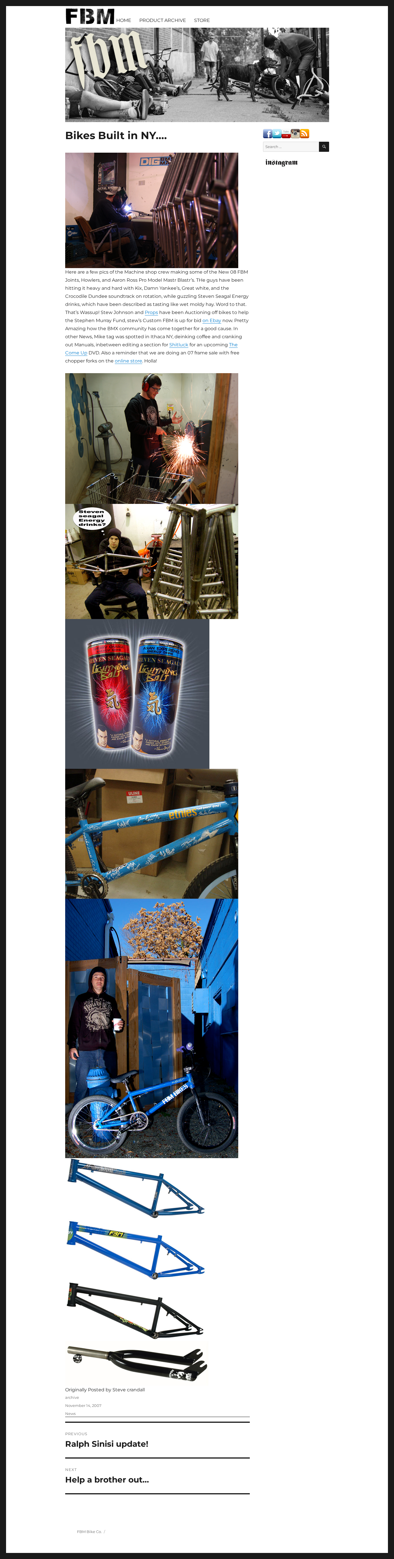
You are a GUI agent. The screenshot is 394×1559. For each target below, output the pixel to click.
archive (72, 1397)
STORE (202, 20)
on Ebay (211, 320)
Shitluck (178, 344)
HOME (123, 20)
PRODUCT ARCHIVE (162, 20)
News (70, 1413)
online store (128, 361)
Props (151, 312)
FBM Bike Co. (89, 1531)
